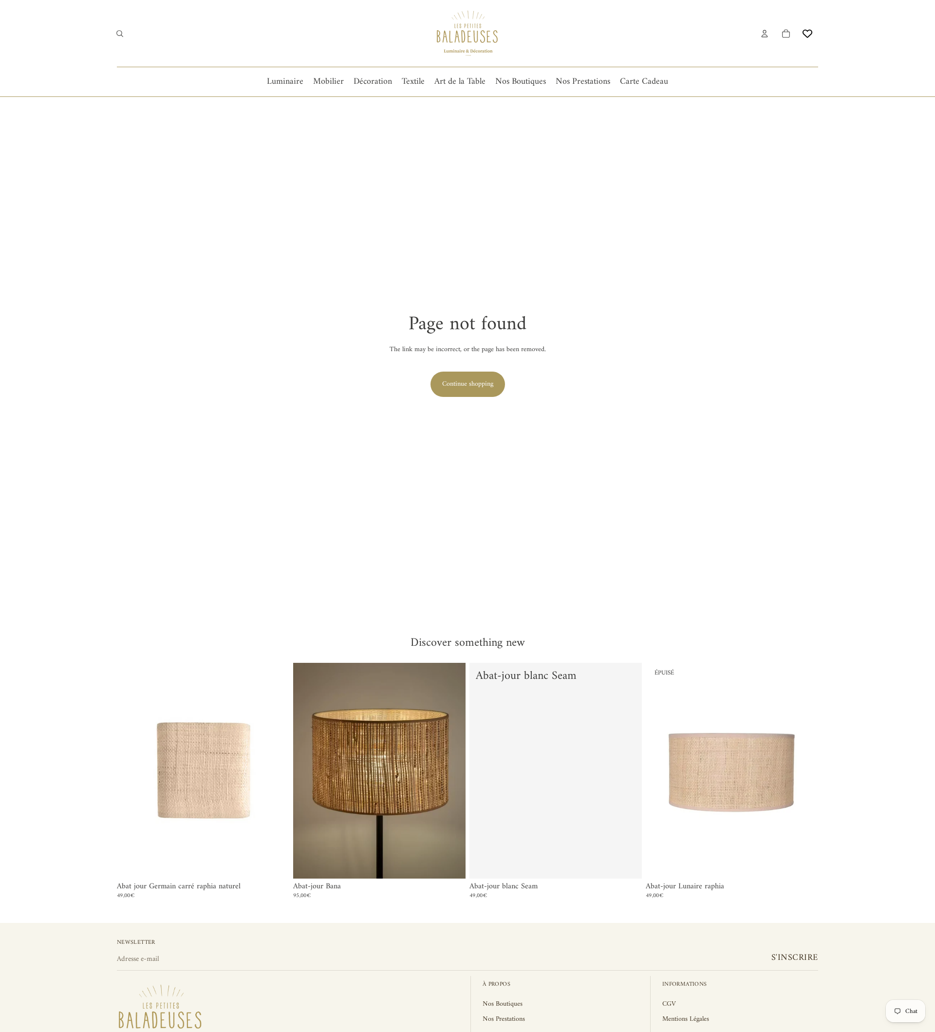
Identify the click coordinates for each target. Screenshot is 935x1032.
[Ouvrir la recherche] (120, 33)
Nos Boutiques (503, 1004)
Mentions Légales (685, 1019)
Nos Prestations (504, 1019)
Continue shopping (467, 384)
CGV (669, 1004)
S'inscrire (794, 957)
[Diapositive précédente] (660, 771)
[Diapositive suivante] (803, 771)
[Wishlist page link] (807, 33)
